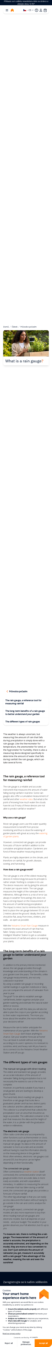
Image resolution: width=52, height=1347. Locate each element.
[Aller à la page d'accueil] (12, 10)
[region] (26, 2)
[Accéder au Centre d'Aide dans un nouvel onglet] (36, 10)
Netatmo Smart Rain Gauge (24, 925)
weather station (31, 1171)
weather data (26, 799)
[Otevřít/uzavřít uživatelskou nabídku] (40, 10)
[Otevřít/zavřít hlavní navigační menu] (7, 10)
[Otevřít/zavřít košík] (45, 10)
